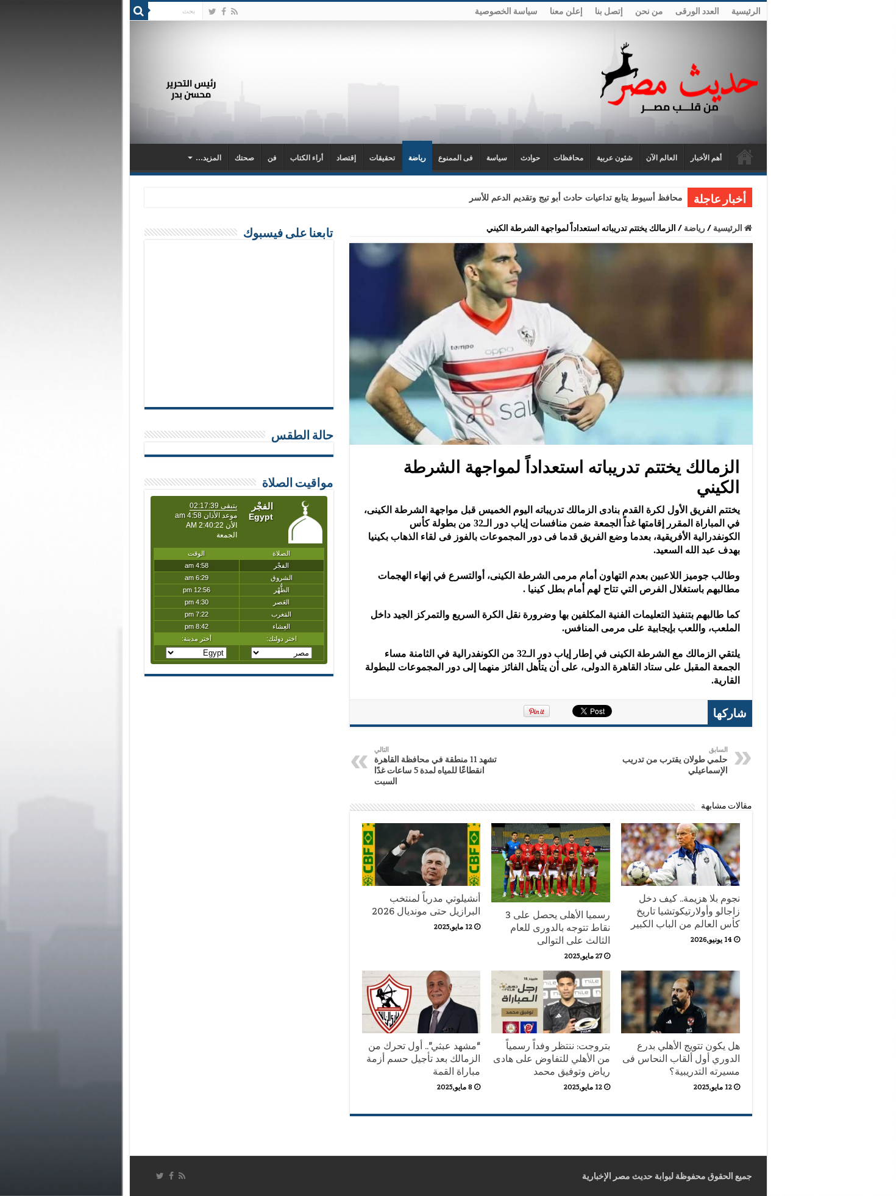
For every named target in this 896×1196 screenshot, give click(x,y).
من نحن (649, 10)
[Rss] (234, 11)
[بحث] (139, 11)
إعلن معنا (566, 10)
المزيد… (208, 158)
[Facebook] (223, 11)
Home (745, 156)
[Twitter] (212, 11)
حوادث (530, 158)
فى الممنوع (455, 158)
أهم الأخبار (706, 158)
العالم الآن (661, 158)
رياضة (417, 158)
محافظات (568, 158)
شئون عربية (615, 158)
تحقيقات (382, 158)
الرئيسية (746, 10)
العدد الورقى (697, 10)
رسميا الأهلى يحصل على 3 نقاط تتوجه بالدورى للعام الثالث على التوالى (557, 927)
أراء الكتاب (306, 158)
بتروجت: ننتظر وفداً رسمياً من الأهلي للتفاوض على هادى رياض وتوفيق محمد (551, 1058)
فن (272, 158)
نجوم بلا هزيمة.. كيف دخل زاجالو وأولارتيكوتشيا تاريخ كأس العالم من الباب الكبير (685, 911)
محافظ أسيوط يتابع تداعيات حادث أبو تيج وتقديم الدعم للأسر (576, 197)
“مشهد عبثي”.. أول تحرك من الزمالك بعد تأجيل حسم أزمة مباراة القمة (423, 1058)
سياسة (496, 158)
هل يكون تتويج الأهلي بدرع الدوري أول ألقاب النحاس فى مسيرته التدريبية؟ (681, 1058)
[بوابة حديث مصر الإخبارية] (679, 76)
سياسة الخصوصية (506, 10)
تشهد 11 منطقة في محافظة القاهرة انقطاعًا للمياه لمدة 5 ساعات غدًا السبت (435, 766)
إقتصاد (346, 158)
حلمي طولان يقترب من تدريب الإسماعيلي (675, 760)
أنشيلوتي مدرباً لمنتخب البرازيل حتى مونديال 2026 (426, 905)
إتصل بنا (609, 10)
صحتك (244, 158)
